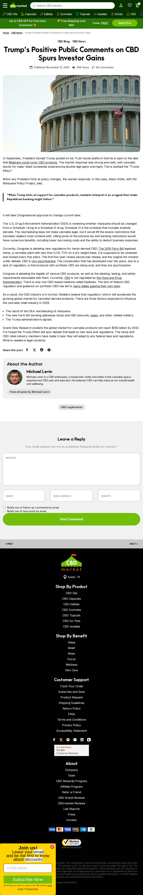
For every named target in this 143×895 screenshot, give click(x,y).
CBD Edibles (71, 604)
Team (71, 775)
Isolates (102, 14)
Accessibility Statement (71, 730)
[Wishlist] (128, 5)
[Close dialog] (52, 847)
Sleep (71, 642)
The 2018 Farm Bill (111, 248)
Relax (71, 653)
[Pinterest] (68, 740)
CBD (67, 278)
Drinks (119, 14)
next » (134, 544)
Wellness (71, 664)
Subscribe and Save (71, 691)
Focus (71, 659)
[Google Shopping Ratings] (71, 750)
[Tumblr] (89, 740)
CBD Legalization (71, 407)
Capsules (30, 14)
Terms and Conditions (71, 719)
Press (71, 814)
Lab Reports (71, 809)
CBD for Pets (71, 621)
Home (6, 32)
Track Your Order (71, 686)
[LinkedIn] (82, 740)
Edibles (48, 14)
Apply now (124, 22)
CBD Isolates (71, 626)
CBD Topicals (71, 615)
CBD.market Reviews (71, 803)
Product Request (72, 697)
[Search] (34, 5)
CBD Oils (11, 14)
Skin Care (71, 670)
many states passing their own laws (96, 286)
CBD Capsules (71, 598)
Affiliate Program (71, 786)
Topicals (85, 14)
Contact (71, 820)
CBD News (16, 32)
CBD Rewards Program (71, 781)
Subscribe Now (28, 879)
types (94, 315)
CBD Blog (64, 41)
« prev (9, 544)
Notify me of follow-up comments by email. (33, 507)
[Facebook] (54, 740)
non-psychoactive (43, 261)
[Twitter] (61, 740)
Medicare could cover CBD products (33, 162)
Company (71, 770)
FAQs (71, 714)
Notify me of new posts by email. (27, 511)
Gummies (66, 14)
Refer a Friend (71, 792)
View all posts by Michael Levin (29, 391)
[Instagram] (75, 740)
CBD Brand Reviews (71, 797)
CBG (133, 14)
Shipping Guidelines (71, 703)
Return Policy (72, 708)
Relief (71, 648)
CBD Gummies (71, 609)
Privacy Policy (71, 725)
